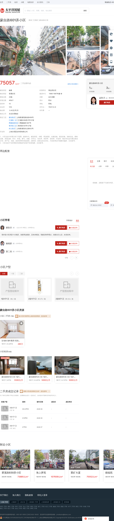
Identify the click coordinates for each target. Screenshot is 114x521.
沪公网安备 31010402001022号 (13, 517)
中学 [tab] (107, 166)
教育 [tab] (91, 161)
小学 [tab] (100, 166)
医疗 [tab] (105, 161)
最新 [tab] (77, 220)
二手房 (8, 2)
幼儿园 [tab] (92, 166)
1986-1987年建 (55, 94)
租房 (16, 2)
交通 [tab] (98, 161)
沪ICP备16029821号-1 (31, 517)
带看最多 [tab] (69, 220)
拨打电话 (62, 227)
